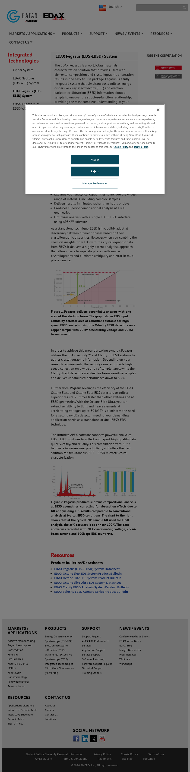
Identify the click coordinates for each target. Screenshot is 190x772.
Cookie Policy (121, 147)
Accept (95, 159)
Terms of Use (141, 147)
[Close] (158, 109)
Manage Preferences (95, 183)
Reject (95, 171)
